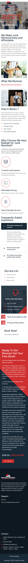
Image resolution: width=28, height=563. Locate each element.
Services (9, 21)
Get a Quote (8, 461)
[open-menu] (25, 4)
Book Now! (10, 330)
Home (2, 21)
